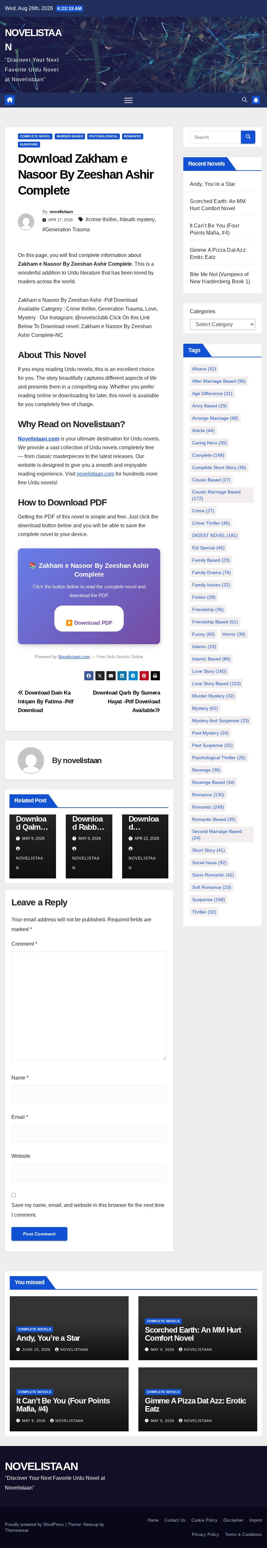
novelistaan (61, 211)
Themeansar (16, 1530)
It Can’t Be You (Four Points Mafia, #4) (62, 1404)
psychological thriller (219, 757)
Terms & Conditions (243, 1534)
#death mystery (137, 219)
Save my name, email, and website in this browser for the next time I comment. (87, 1210)
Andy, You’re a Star (212, 184)
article (203, 430)
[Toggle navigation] (128, 100)
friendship (208, 609)
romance (208, 794)
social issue (209, 862)
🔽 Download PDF (89, 623)
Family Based (211, 560)
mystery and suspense (220, 720)
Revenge (206, 770)
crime (203, 510)
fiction (204, 597)
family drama (211, 572)
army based (209, 405)
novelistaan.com (95, 474)
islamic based (211, 658)
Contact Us (175, 1520)
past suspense (212, 745)
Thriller (204, 912)
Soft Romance (211, 887)
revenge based (213, 782)
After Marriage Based (219, 381)
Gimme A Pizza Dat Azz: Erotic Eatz (195, 1404)
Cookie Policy (204, 1520)
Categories (202, 311)
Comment (24, 944)
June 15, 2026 (37, 1349)
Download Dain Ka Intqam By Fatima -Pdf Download (46, 701)
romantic (208, 807)
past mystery (210, 733)
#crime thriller (101, 219)
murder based (70, 136)
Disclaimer (233, 1520)
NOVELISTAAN (41, 1466)
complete (208, 455)
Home (153, 1520)
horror (234, 634)
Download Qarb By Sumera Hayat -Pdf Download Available (126, 701)
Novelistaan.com (38, 438)
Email (19, 1117)
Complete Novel (35, 136)
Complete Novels (34, 1329)
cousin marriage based (216, 495)
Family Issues (211, 584)
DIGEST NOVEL (215, 535)
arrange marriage (215, 418)
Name (20, 1078)
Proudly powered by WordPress (35, 1524)
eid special (208, 547)
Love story (209, 671)
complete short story (219, 467)
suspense (29, 144)
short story (208, 850)
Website (20, 1156)
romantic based (214, 819)
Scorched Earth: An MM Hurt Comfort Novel (193, 1333)
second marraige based (217, 834)
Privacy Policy (205, 1534)
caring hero (209, 442)
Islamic (204, 646)
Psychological (103, 136)
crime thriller (211, 523)
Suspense (208, 899)
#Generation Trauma (66, 229)
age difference (212, 393)
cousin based (211, 479)
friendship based (215, 621)
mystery (205, 708)
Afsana (204, 368)
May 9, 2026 (163, 1349)
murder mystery (213, 695)
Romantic (132, 136)
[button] (244, 100)
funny (203, 634)
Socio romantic (213, 874)
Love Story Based (216, 683)
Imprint (255, 1520)
